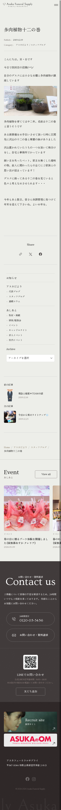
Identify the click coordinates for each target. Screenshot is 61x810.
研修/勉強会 (15, 320)
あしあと (11, 310)
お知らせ (11, 278)
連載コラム (14, 301)
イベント (13, 325)
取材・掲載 (14, 315)
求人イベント (15, 335)
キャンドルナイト (18, 330)
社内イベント (15, 340)
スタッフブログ (38, 45)
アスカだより (22, 45)
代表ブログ (14, 291)
